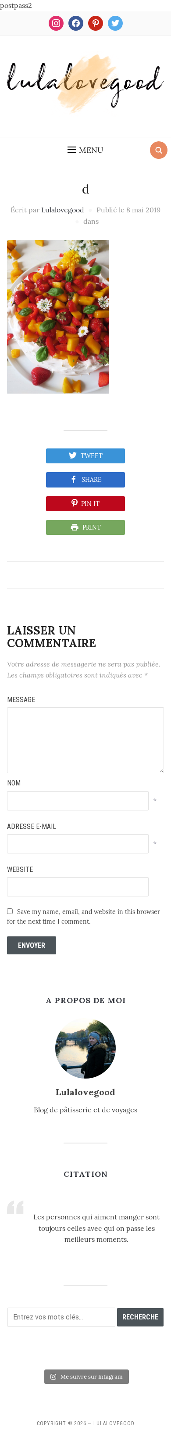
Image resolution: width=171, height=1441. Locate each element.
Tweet (92, 456)
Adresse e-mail (31, 826)
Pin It (90, 504)
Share (92, 480)
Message (21, 699)
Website (20, 869)
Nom (14, 783)
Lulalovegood (62, 209)
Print (91, 527)
